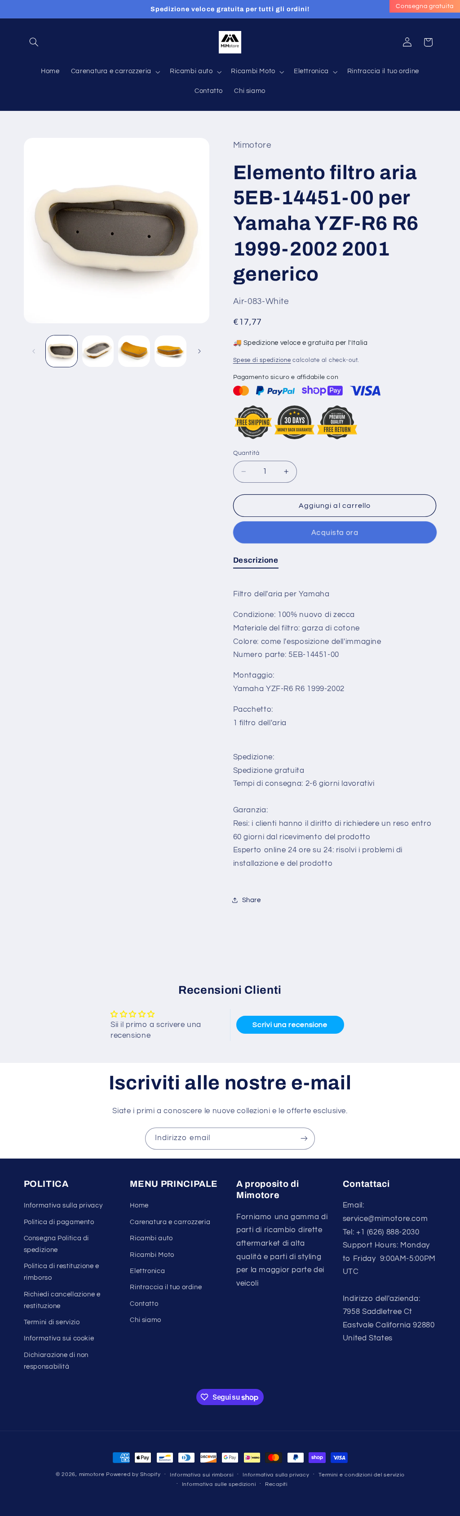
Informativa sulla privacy (63, 1205)
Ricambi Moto (152, 1255)
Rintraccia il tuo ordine (166, 1287)
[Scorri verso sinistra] (34, 351)
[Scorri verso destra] (199, 351)
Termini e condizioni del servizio (361, 1474)
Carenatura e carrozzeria (170, 1222)
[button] (34, 42)
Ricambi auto (151, 1238)
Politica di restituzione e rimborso (61, 1272)
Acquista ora (334, 532)
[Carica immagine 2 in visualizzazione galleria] (98, 351)
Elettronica (147, 1271)
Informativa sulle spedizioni (219, 1484)
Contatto (144, 1303)
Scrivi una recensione (289, 1024)
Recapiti (276, 1484)
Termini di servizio (52, 1322)
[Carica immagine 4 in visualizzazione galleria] (170, 351)
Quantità (246, 453)
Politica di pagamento (59, 1222)
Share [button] (251, 900)
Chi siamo (145, 1320)
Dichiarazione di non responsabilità (56, 1361)
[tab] (256, 562)
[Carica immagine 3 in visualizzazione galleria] (134, 351)
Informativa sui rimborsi (202, 1474)
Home (139, 1205)
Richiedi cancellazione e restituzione (62, 1300)
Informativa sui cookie (59, 1338)
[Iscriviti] (304, 1139)
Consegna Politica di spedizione (56, 1244)
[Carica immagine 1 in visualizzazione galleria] (61, 351)
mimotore (92, 1474)
